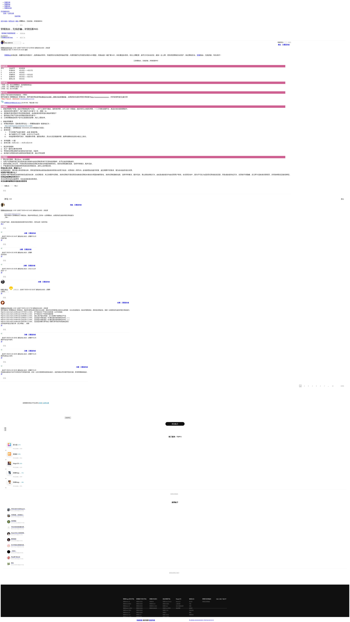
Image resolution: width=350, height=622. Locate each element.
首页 (21, 20)
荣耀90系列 (139, 616)
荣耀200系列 (139, 610)
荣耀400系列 (139, 606)
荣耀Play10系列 (167, 608)
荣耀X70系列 (166, 616)
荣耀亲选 (7, 6)
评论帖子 (175, 424)
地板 (71, 205)
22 (332, 386)
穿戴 (190, 606)
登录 (4, 13)
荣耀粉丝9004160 (6, 48)
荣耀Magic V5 (126, 606)
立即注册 (11, 13)
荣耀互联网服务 (206, 601)
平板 (190, 603)
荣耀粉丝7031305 (6, 308)
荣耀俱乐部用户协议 (141, 618)
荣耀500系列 (139, 603)
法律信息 (169, 618)
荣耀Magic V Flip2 (127, 608)
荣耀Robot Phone (167, 601)
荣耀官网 (7, 2)
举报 (4, 190)
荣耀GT (164, 612)
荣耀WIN (151, 601)
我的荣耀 (178, 608)
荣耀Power (165, 606)
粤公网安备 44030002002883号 (196, 620)
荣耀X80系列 (166, 603)
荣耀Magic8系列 (127, 603)
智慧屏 (190, 608)
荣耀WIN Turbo (153, 606)
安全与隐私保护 (180, 606)
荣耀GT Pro (165, 610)
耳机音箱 (191, 610)
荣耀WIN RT (152, 603)
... (328, 386)
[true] (23, 43)
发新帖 (342, 386)
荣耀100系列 (139, 612)
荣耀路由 (7, 55)
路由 (190, 612)
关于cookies (164, 618)
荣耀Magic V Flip (127, 616)
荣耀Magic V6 (126, 601)
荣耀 (198, 55)
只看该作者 (78, 205)
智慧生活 (11, 21)
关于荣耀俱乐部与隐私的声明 (153, 618)
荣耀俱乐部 (8, 8)
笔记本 (190, 601)
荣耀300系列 (139, 608)
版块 (5, 21)
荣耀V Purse (166, 614)
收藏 (7, 185)
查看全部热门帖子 (174, 572)
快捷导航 (18, 16)
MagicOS (178, 601)
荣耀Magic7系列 (127, 610)
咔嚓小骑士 (4, 289)
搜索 (2, 43)
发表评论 (67, 417)
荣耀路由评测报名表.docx (12, 103)
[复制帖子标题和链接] (8, 33)
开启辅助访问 (5, 11)
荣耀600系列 (139, 601)
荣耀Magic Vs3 (126, 614)
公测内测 (178, 603)
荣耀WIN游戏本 (153, 608)
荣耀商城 (7, 4)
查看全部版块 (174, 494)
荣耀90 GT (138, 614)
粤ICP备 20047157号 (209, 620)
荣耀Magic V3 (126, 612)
